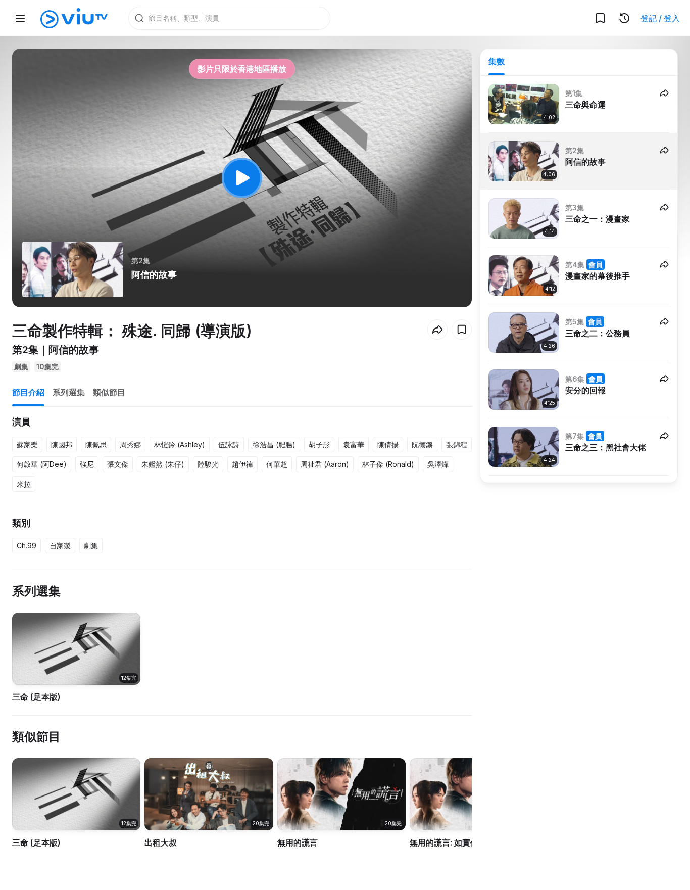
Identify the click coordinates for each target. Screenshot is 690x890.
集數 (496, 61)
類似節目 (109, 392)
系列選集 (69, 392)
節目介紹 (28, 392)
